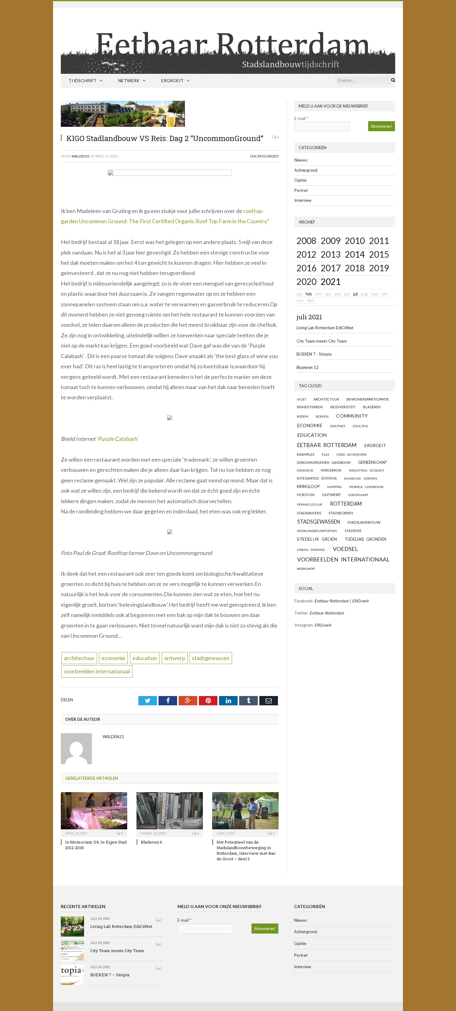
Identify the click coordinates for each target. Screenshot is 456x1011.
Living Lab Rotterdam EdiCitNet (325, 327)
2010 (355, 240)
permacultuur (309, 504)
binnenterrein (310, 407)
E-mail (301, 118)
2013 (331, 254)
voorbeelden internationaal (97, 671)
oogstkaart (358, 495)
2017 (331, 268)
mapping (334, 487)
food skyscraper (352, 454)
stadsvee (353, 531)
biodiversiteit (342, 407)
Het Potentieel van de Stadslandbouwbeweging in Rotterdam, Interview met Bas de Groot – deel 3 (246, 850)
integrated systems (317, 478)
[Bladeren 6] (169, 814)
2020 (306, 281)
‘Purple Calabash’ (117, 438)
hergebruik (331, 470)
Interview (302, 200)
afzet (301, 399)
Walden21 (80, 156)
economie (113, 657)
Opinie (300, 180)
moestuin (306, 495)
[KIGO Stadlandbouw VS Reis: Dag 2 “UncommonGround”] (170, 114)
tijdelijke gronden (365, 539)
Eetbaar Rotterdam (327, 445)
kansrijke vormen (360, 478)
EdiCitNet (337, 426)
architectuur (79, 657)
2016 (306, 268)
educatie (360, 426)
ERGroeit (172, 80)
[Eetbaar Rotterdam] (228, 39)
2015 (379, 254)
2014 (355, 254)
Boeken (322, 416)
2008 (306, 240)
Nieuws (300, 159)
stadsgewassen (211, 657)
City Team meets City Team (322, 341)
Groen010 (305, 470)
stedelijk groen (317, 539)
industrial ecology (366, 470)
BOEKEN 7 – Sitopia (109, 975)
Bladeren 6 (151, 842)
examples (305, 454)
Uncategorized (264, 156)
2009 (331, 240)
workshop (306, 568)
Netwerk (129, 80)
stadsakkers (309, 513)
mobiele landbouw (366, 487)
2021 (331, 281)
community (352, 416)
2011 (379, 240)
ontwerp (174, 657)
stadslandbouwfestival (317, 531)
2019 (379, 268)
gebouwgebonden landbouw (324, 462)
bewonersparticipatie (367, 399)
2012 (306, 254)
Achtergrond (305, 170)
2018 (355, 268)
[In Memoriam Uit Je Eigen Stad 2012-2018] (94, 814)
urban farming (311, 550)
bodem (302, 416)
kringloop (308, 486)
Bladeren (372, 407)
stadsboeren (341, 513)
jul (355, 293)
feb (309, 293)
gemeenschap (372, 462)
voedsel (345, 548)
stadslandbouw (363, 522)
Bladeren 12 (308, 367)
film (325, 454)
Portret (301, 190)
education (144, 657)
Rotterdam (346, 504)
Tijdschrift (82, 80)
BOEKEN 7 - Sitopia (314, 354)
